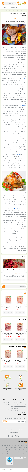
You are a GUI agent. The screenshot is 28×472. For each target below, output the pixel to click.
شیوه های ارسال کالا (14, 406)
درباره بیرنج (24, 412)
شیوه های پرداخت (14, 408)
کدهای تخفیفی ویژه (6, 405)
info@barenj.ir (12, 432)
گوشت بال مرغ (23, 105)
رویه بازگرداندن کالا (14, 410)
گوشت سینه (23, 78)
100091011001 (6, 429)
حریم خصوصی (7, 409)
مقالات (21, 10)
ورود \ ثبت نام (13, 7)
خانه (25, 10)
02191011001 (20, 429)
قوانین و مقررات (7, 407)
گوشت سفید (20, 64)
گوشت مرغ (16, 208)
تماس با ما (24, 410)
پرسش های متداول (6, 403)
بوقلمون (18, 155)
